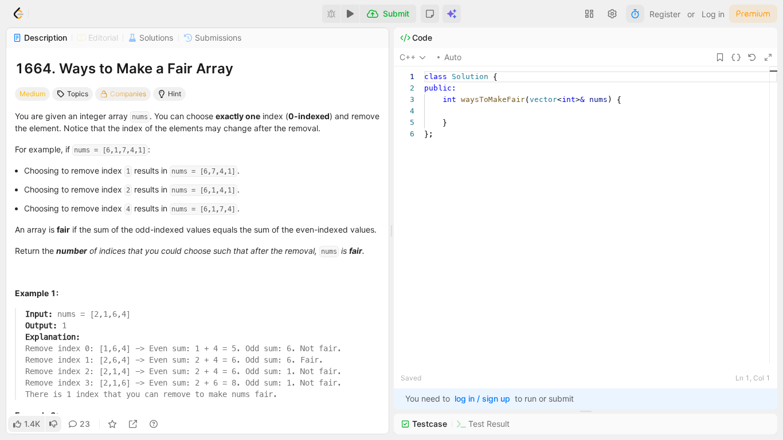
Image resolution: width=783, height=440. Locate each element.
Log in (713, 14)
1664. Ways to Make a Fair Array (124, 68)
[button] (430, 14)
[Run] (350, 14)
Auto (452, 57)
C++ (408, 57)
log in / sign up (482, 398)
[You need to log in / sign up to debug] (331, 14)
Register (664, 14)
